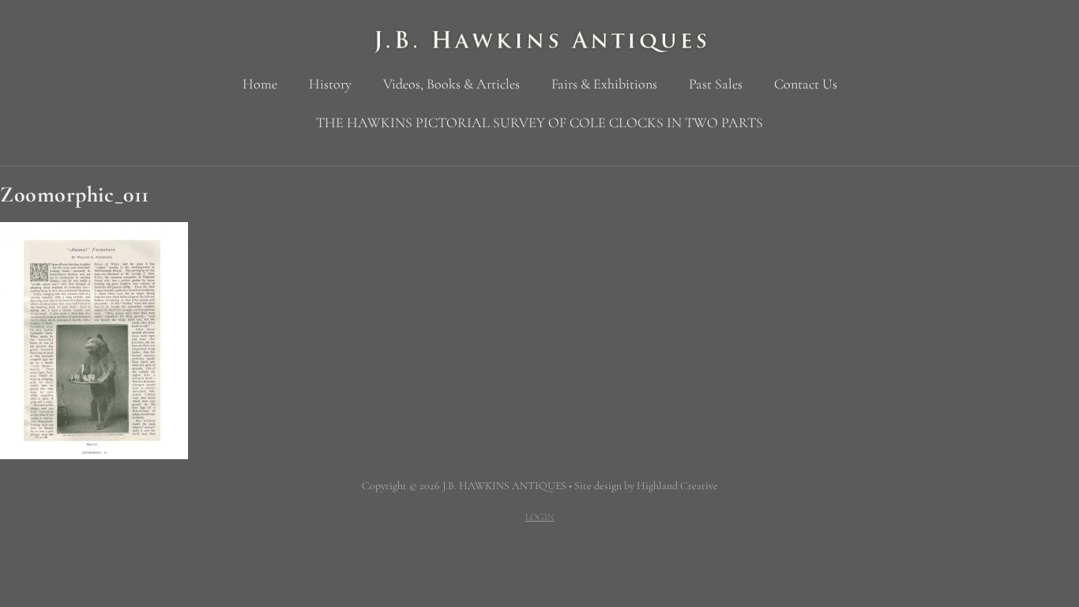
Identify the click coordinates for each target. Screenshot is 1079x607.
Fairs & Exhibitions (604, 83)
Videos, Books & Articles (451, 83)
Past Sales (716, 83)
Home (259, 83)
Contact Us (805, 83)
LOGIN (540, 516)
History (330, 83)
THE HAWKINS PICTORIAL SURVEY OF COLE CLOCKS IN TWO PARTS (539, 122)
